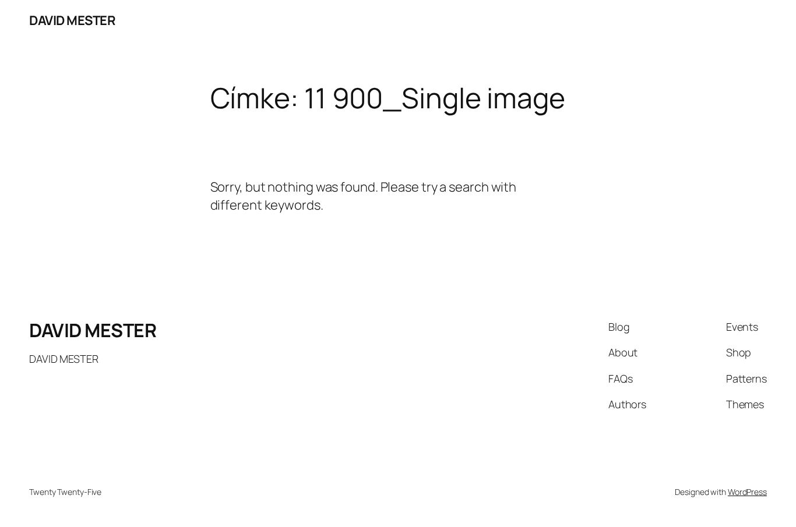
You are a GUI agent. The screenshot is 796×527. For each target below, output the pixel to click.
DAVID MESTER (72, 20)
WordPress (747, 491)
